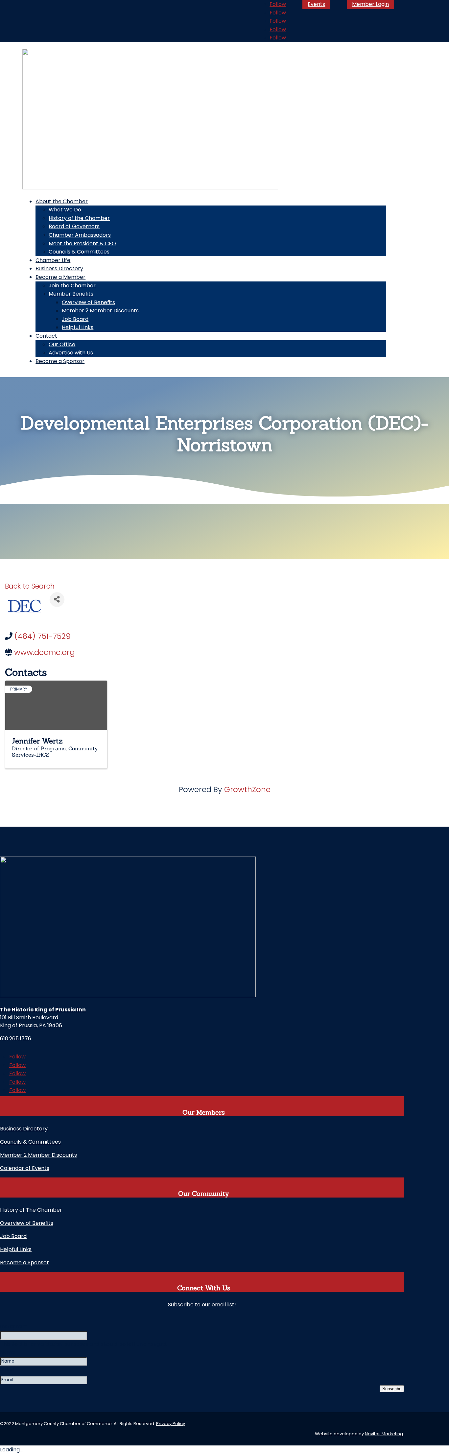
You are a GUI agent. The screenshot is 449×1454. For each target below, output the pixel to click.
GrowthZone (247, 789)
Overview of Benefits (88, 302)
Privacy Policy (170, 1423)
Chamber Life (52, 260)
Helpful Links (77, 327)
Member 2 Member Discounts (100, 310)
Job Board (75, 319)
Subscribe (391, 1388)
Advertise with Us (71, 352)
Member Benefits (71, 294)
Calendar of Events (24, 1168)
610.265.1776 (15, 1038)
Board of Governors (74, 226)
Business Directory (59, 268)
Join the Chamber (72, 285)
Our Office (62, 344)
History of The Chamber (31, 1210)
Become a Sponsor (59, 361)
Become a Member (60, 277)
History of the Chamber (79, 218)
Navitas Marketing (384, 1434)
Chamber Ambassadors (80, 235)
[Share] (57, 599)
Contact (46, 336)
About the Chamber (61, 201)
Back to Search (30, 586)
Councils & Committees (79, 251)
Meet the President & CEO (82, 243)
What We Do (65, 209)
